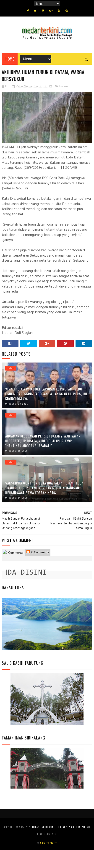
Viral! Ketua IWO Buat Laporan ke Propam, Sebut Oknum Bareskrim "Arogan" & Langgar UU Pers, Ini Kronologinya (46, 393)
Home (9, 59)
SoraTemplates (48, 843)
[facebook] (28, 10)
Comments (15, 553)
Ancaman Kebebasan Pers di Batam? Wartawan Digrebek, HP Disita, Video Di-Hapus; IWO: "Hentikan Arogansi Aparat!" (43, 440)
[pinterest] (66, 10)
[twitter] (35, 10)
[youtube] (59, 10)
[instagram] (43, 10)
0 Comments (39, 552)
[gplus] (51, 10)
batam (63, 86)
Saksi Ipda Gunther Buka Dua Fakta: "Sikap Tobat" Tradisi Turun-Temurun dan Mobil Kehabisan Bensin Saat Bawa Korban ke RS (46, 487)
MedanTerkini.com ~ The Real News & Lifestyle (58, 827)
